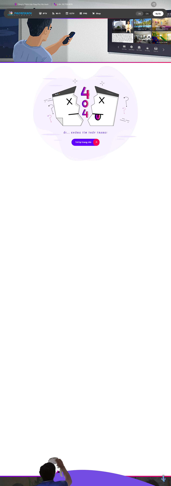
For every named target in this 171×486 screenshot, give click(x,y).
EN (147, 13)
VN (139, 13)
